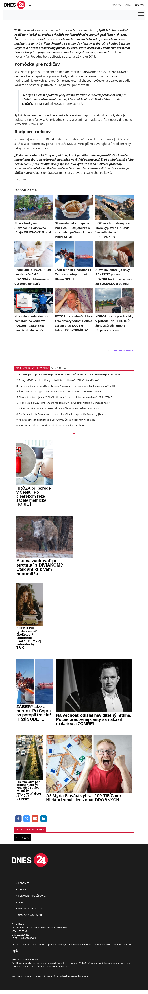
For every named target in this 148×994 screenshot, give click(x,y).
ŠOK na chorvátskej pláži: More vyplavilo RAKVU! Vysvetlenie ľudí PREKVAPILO (60, 391)
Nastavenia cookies (30, 908)
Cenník (22, 889)
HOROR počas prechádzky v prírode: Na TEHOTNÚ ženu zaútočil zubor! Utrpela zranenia (70, 374)
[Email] (35, 819)
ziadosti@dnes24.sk (122, 944)
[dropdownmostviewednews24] (74, 434)
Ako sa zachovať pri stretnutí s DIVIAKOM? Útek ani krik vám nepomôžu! (57, 419)
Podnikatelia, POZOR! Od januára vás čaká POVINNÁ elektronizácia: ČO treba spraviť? (64, 402)
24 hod (62, 368)
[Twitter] (27, 819)
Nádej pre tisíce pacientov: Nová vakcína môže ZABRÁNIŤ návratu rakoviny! (59, 408)
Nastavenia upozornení (32, 915)
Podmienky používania (32, 895)
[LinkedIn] (43, 819)
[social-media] (15, 951)
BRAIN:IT (86, 976)
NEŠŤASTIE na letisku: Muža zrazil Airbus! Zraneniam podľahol (51, 425)
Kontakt (23, 883)
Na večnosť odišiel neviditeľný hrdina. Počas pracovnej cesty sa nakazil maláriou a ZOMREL (67, 386)
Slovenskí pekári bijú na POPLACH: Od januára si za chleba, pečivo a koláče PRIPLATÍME (65, 397)
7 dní (53, 368)
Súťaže (22, 902)
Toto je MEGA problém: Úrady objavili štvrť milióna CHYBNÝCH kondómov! (59, 380)
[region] (30, 6)
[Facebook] (18, 819)
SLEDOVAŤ (23, 838)
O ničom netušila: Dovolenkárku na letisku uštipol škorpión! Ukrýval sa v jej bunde (62, 414)
